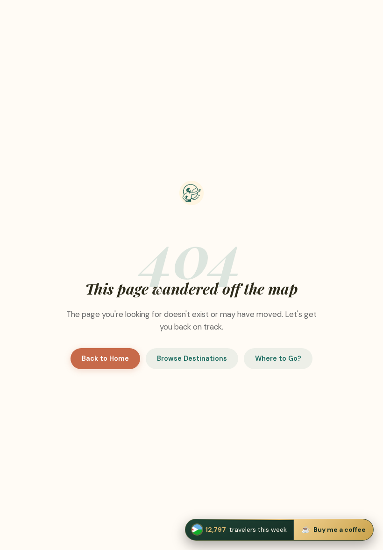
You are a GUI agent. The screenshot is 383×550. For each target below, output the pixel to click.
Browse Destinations (192, 358)
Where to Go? (278, 358)
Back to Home (105, 358)
